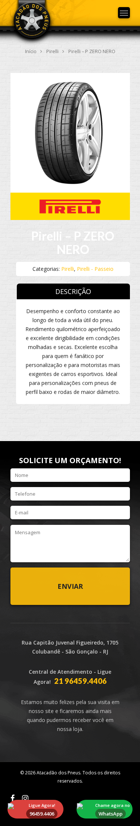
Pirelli (52, 51)
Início (31, 51)
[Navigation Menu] (124, 12)
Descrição (73, 291)
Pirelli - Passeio (95, 268)
